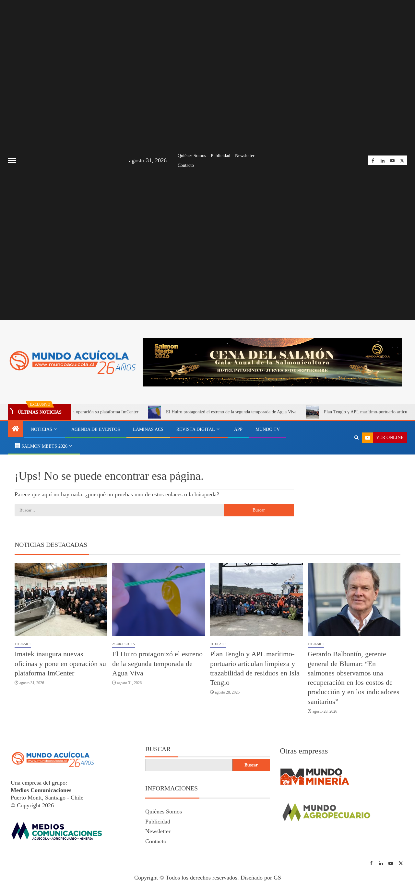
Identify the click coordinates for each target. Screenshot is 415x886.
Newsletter (245, 155)
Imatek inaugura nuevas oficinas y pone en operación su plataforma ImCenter (60, 663)
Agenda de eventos (95, 429)
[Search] (356, 437)
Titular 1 (23, 644)
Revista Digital (195, 429)
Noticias (41, 429)
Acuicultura (123, 644)
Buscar (158, 749)
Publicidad (220, 155)
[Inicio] (15, 429)
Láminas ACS (148, 429)
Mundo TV (267, 429)
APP (238, 429)
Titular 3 (218, 644)
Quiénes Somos (192, 155)
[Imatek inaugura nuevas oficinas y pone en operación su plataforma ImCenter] (61, 599)
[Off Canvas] (12, 160)
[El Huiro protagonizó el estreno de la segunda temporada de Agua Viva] (158, 599)
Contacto (186, 165)
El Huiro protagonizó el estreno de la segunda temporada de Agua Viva (207, 411)
